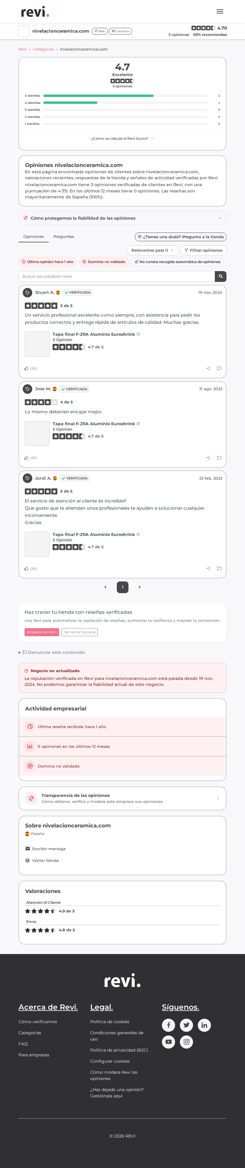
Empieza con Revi (41, 632)
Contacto (122, 31)
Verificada (80, 292)
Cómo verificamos (38, 1021)
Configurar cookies (110, 1061)
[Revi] (35, 11)
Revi (23, 49)
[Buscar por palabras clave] (220, 276)
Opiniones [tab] (33, 236)
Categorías (43, 49)
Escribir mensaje (49, 849)
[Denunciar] (219, 368)
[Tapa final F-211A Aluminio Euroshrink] (37, 344)
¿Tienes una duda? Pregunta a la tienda (183, 237)
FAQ (23, 1044)
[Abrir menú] (219, 11)
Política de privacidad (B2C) (119, 1050)
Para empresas (34, 1055)
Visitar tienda (45, 860)
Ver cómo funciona (79, 632)
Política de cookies (109, 1021)
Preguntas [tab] (63, 236)
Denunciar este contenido (56, 652)
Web (101, 31)
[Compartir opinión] (208, 368)
